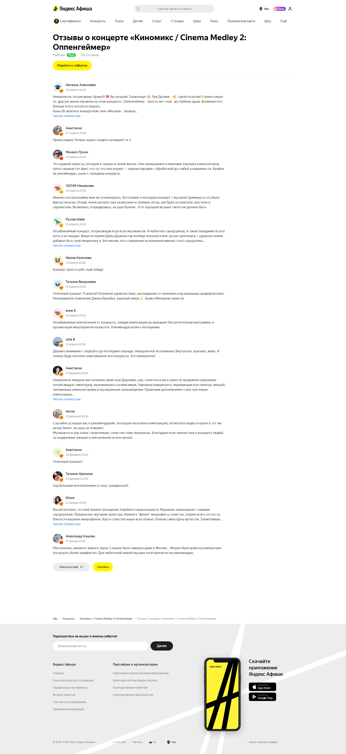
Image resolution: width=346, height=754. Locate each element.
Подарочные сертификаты (70, 687)
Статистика (119, 742)
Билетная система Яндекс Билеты (135, 680)
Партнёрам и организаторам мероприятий (140, 673)
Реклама (137, 742)
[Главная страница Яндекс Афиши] (55, 8)
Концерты (69, 618)
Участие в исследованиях (69, 702)
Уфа (55, 618)
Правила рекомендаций (68, 709)
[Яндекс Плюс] (280, 9)
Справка (58, 673)
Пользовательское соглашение (73, 680)
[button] (283, 21)
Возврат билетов (64, 694)
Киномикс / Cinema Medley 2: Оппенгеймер (106, 618)
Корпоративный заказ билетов (133, 694)
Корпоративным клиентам (130, 687)
